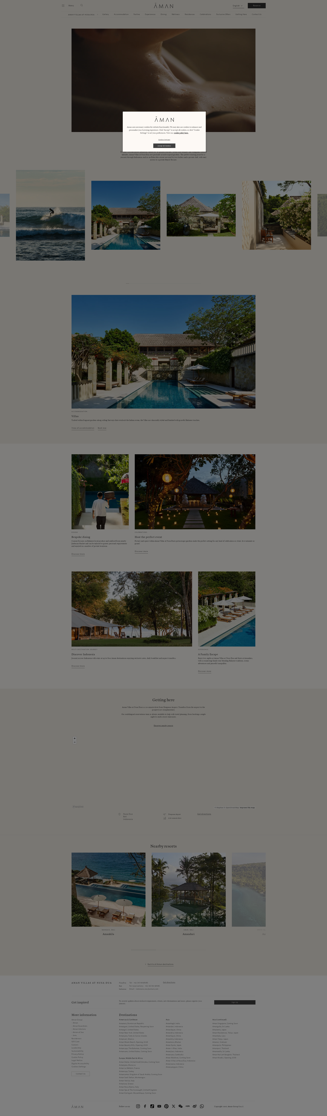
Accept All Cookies (164, 146)
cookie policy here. (181, 133)
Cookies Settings (164, 140)
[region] (164, 132)
